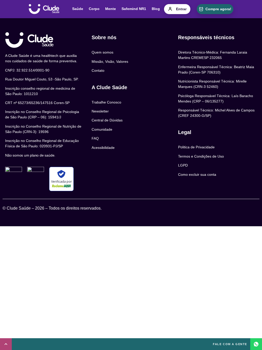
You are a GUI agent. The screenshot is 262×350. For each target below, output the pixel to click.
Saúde (77, 9)
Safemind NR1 (134, 9)
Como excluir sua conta (197, 174)
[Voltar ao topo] (6, 344)
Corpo (94, 9)
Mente (110, 9)
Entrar (181, 9)
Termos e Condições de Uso (201, 156)
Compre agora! (218, 9)
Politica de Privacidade (196, 147)
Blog (156, 9)
